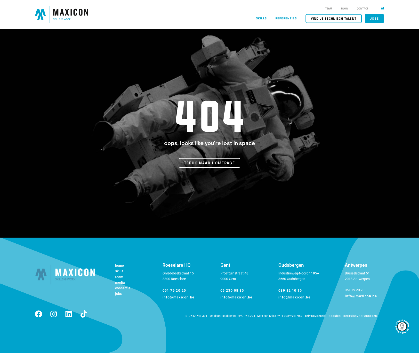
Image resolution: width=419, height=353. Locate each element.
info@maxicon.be (178, 297)
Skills (119, 271)
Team (328, 9)
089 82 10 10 (290, 290)
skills (261, 18)
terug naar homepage (209, 163)
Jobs (118, 294)
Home (119, 265)
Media (120, 282)
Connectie (122, 288)
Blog (344, 9)
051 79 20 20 (174, 290)
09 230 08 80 (232, 290)
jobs (374, 18)
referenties (286, 18)
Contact (362, 9)
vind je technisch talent (333, 18)
